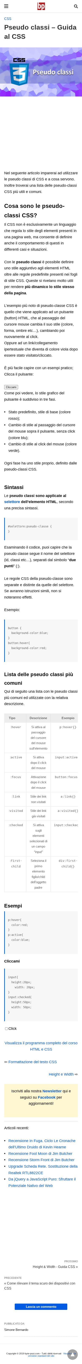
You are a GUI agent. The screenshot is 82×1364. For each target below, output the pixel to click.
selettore (12, 502)
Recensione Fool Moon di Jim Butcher (40, 1153)
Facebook (47, 1097)
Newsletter (52, 1091)
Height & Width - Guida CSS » (55, 1266)
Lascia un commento (41, 1306)
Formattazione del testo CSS (32, 1062)
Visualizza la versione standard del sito (52, 1354)
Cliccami (11, 387)
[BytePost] (41, 6)
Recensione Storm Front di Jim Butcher (41, 1160)
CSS (7, 19)
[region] (41, 135)
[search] (76, 6)
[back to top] (72, 1354)
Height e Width (61, 1074)
